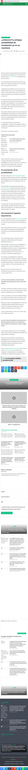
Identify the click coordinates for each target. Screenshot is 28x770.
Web (2, 501)
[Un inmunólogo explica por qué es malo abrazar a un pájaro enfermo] (5, 570)
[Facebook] (2, 367)
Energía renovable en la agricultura (11, 636)
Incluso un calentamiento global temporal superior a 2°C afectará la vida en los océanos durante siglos (14, 531)
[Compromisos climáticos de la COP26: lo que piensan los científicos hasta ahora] (7, 436)
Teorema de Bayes (20, 218)
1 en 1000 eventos (13, 76)
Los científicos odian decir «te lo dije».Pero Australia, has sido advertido (17, 563)
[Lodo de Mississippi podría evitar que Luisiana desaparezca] (5, 142)
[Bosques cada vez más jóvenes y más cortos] (5, 151)
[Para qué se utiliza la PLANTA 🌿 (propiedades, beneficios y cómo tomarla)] (21, 436)
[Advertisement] (14, 20)
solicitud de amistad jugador (18, 175)
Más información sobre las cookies (11, 763)
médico (6, 350)
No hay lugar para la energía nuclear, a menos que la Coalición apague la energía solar (18, 728)
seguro (11, 350)
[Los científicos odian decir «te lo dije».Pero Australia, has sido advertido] (5, 563)
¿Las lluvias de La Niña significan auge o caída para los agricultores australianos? (17, 652)
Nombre (3, 491)
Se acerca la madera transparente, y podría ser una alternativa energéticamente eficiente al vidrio (18, 721)
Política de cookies (19, 761)
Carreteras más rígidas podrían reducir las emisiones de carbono (20, 459)
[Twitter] (5, 367)
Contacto (22, 763)
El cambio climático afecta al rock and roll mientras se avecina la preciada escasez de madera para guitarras (7, 460)
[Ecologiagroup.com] (8, 4)
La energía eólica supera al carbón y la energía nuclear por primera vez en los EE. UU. (18, 663)
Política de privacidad (9, 761)
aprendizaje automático (13, 348)
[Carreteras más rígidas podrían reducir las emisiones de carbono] (21, 452)
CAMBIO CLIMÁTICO (6, 37)
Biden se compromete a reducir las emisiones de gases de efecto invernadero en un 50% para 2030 (13, 692)
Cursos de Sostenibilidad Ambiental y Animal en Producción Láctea (14, 383)
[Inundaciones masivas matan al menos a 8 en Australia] (5, 549)
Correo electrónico (5, 496)
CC (12, 241)
